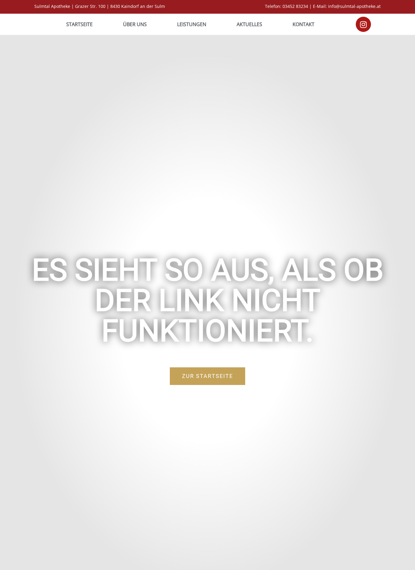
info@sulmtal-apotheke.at (354, 6)
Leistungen (191, 24)
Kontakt (303, 24)
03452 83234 (295, 6)
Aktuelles (249, 24)
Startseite (79, 24)
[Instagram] (363, 24)
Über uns (135, 24)
